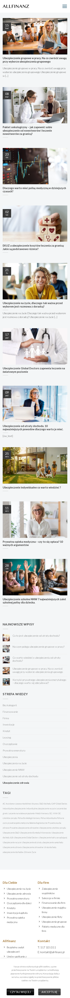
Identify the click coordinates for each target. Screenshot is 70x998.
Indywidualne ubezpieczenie (14, 808)
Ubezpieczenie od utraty (32, 842)
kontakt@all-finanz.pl (52, 952)
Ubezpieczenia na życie (15, 763)
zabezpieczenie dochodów (13, 852)
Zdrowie (27, 852)
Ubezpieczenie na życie (12, 842)
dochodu (47, 803)
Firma (6, 718)
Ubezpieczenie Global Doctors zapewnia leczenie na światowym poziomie (34, 370)
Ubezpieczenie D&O (11, 832)
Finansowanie (10, 711)
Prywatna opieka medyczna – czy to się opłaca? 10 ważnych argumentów (33, 543)
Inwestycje (9, 724)
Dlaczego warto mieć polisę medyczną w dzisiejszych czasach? (34, 190)
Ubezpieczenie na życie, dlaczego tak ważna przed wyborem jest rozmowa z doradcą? (33, 305)
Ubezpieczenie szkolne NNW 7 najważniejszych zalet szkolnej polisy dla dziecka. (34, 601)
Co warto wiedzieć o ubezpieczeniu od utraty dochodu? (36, 659)
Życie (34, 852)
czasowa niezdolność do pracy (27, 803)
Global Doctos (61, 803)
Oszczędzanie (10, 743)
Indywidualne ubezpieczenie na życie (41, 808)
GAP (53, 803)
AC (4, 803)
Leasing (7, 737)
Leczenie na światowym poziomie (21, 813)
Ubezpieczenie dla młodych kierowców (35, 832)
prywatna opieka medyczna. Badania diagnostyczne (27, 823)
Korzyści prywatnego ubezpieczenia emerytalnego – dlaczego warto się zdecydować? (39, 681)
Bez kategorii (10, 705)
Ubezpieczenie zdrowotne (32, 847)
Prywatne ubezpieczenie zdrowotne (24, 828)
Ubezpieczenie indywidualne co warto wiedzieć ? (32, 487)
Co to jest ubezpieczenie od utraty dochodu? (36, 635)
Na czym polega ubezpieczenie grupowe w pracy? (38, 646)
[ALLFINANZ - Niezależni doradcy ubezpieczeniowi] (16, 6)
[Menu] (64, 6)
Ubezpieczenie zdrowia (16, 782)
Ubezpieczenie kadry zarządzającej (53, 837)
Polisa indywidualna (49, 818)
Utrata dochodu (50, 847)
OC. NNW (53, 813)
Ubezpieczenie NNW (13, 769)
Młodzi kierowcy (42, 813)
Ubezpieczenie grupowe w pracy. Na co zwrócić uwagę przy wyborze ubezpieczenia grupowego (35, 60)
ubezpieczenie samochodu (52, 842)
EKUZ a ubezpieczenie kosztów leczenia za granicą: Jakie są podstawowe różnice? (33, 247)
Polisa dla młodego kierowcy (29, 818)
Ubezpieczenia (10, 756)
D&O (41, 803)
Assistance (10, 803)
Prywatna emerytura (14, 750)
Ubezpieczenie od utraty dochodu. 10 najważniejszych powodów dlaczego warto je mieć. (33, 427)
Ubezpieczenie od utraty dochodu (20, 776)
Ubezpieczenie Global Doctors (26, 837)
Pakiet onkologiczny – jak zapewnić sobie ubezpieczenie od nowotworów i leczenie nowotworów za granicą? (27, 130)
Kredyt (6, 731)
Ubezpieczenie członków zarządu (52, 828)
